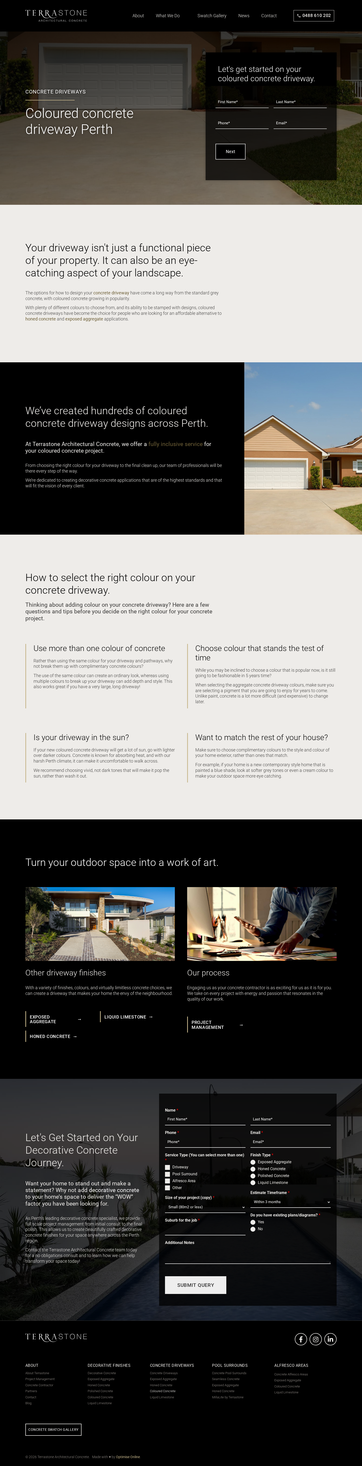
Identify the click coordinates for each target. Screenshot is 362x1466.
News (243, 15)
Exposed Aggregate (274, 1162)
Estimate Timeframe (270, 1192)
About (139, 15)
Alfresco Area (184, 1181)
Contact (269, 15)
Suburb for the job (182, 1220)
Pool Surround (184, 1174)
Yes (261, 1222)
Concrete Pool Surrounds (229, 1373)
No (260, 1229)
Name (171, 1110)
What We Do (169, 15)
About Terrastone (37, 1373)
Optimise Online (128, 1457)
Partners (31, 1391)
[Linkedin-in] (330, 1339)
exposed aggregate (84, 319)
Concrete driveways (55, 92)
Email (256, 1132)
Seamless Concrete (226, 1379)
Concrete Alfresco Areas (291, 1374)
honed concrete (40, 319)
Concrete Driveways (164, 1373)
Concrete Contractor (39, 1385)
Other (177, 1187)
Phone (172, 1132)
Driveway (180, 1167)
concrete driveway (111, 292)
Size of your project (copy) (189, 1197)
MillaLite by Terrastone (228, 1397)
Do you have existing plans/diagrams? (285, 1215)
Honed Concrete (271, 1168)
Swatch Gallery (212, 15)
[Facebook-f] (301, 1339)
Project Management (40, 1379)
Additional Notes (179, 1242)
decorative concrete (114, 1190)
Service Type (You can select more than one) (204, 1158)
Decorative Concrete (102, 1373)
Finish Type (261, 1155)
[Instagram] (316, 1339)
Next (230, 151)
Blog (28, 1403)
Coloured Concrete (100, 1397)
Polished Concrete (273, 1175)
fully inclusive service (175, 444)
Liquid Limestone (273, 1182)
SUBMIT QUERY (195, 1285)
